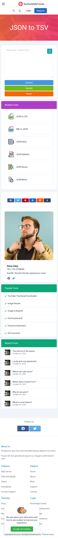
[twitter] (14, 278)
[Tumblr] (47, 200)
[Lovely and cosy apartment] (7, 364)
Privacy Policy (36, 524)
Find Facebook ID (15, 318)
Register (40, 10)
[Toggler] (3, 4)
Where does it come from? (24, 382)
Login (28, 10)
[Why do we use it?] (7, 395)
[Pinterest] (25, 200)
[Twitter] (18, 200)
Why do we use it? (20, 392)
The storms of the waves (24, 351)
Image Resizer (14, 303)
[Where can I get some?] (7, 374)
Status (4, 482)
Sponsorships (36, 513)
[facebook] (9, 278)
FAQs (32, 482)
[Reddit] (39, 200)
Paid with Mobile (8, 476)
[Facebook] (10, 200)
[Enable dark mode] (20, 10)
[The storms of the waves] (7, 354)
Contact (33, 492)
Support (33, 487)
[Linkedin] (32, 200)
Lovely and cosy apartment (24, 361)
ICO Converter (14, 333)
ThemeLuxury (48, 534)
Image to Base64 (15, 311)
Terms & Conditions (38, 519)
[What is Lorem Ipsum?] (7, 405)
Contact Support (8, 492)
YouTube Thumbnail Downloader (22, 296)
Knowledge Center (38, 503)
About (33, 476)
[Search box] (13, 10)
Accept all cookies (22, 529)
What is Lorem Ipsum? (22, 402)
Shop (3, 503)
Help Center (6, 471)
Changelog (6, 487)
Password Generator (17, 326)
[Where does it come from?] (7, 384)
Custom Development (40, 508)
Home (32, 471)
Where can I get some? (23, 371)
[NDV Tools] (31, 4)
